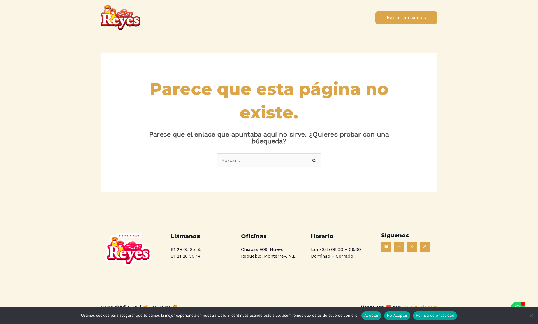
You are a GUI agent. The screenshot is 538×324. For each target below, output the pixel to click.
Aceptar (371, 315)
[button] (406, 17)
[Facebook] (386, 247)
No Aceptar (397, 315)
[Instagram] (399, 247)
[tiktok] (425, 247)
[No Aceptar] (531, 315)
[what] (412, 247)
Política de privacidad (435, 315)
